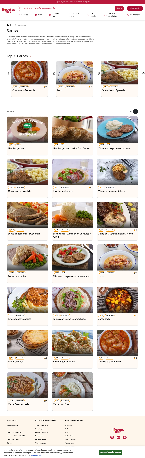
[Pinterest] (124, 437)
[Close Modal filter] (135, 111)
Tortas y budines (70, 439)
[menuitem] (24, 15)
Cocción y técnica (41, 429)
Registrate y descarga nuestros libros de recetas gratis (73, 2)
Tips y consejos (40, 443)
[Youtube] (118, 437)
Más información (37, 455)
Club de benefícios (112, 15)
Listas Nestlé (11, 429)
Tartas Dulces (69, 436)
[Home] (8, 25)
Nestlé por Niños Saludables (16, 436)
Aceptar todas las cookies (110, 452)
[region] (72, 452)
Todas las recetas (19, 25)
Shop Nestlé (93, 15)
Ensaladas (68, 425)
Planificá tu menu (74, 15)
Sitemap (9, 443)
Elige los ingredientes (14, 432)
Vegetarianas (69, 443)
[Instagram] (112, 437)
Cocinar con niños (41, 432)
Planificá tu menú (13, 439)
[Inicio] (8, 11)
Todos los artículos (41, 425)
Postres (67, 432)
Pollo (67, 429)
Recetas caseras (40, 439)
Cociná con (56, 15)
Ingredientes (39, 436)
